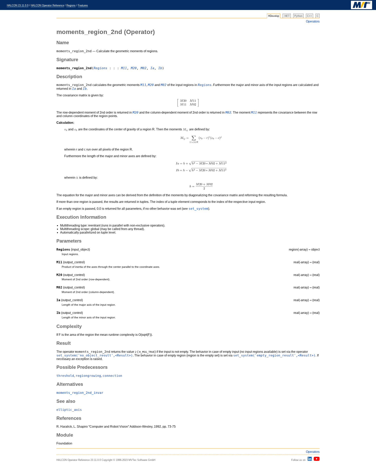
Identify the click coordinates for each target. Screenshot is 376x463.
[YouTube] (316, 460)
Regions (71, 5)
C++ (309, 15)
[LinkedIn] (309, 460)
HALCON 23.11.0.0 (17, 5)
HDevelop (273, 15)
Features (83, 5)
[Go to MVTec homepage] (361, 8)
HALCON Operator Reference (47, 5)
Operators (313, 21)
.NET (287, 15)
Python (298, 15)
